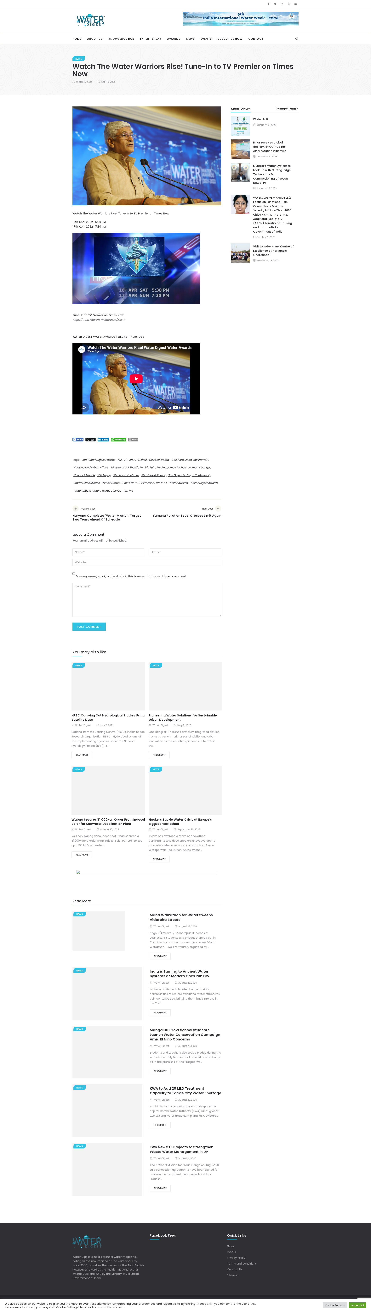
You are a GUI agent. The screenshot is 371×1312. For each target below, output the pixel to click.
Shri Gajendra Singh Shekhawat (188, 475)
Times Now (129, 483)
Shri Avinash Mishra (126, 475)
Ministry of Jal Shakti (124, 468)
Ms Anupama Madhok (171, 468)
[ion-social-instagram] (282, 4)
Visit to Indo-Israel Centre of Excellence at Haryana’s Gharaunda (273, 251)
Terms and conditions (242, 1264)
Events (206, 39)
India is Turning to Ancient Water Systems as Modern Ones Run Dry (179, 974)
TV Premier (146, 483)
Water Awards (178, 483)
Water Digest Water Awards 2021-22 (97, 491)
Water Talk (261, 120)
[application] (136, 269)
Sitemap (232, 1275)
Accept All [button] (357, 1305)
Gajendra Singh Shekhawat (189, 460)
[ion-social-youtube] (289, 4)
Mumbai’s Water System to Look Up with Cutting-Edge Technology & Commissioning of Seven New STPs (272, 174)
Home (76, 39)
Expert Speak (150, 39)
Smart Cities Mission (86, 483)
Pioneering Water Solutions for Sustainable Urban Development (183, 718)
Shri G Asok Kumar (153, 475)
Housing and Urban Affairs (90, 468)
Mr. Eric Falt (147, 468)
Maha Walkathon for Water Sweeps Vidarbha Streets (181, 917)
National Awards (84, 475)
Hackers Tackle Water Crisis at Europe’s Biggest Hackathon (180, 822)
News (190, 39)
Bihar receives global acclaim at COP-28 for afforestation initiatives (269, 147)
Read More (82, 755)
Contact (256, 39)
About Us (95, 39)
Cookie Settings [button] (335, 1305)
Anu (131, 460)
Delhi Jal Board (159, 460)
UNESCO (161, 483)
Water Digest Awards (204, 483)
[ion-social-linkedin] (296, 4)
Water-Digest (84, 82)
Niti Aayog (104, 475)
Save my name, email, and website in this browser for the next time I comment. (131, 576)
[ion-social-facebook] (268, 4)
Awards (173, 39)
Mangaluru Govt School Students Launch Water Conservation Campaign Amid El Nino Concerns (185, 1035)
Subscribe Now (230, 39)
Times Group (110, 483)
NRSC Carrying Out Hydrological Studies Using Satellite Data (108, 718)
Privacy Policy (236, 1258)
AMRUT (122, 460)
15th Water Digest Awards (98, 460)
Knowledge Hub (121, 39)
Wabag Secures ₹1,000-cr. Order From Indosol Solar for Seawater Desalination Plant (108, 822)
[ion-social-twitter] (275, 4)
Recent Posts (287, 109)
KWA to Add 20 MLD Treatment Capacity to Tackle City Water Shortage (185, 1091)
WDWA (128, 491)
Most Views (241, 109)
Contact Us (234, 1269)
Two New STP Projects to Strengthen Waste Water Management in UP (182, 1149)
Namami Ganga (198, 468)
